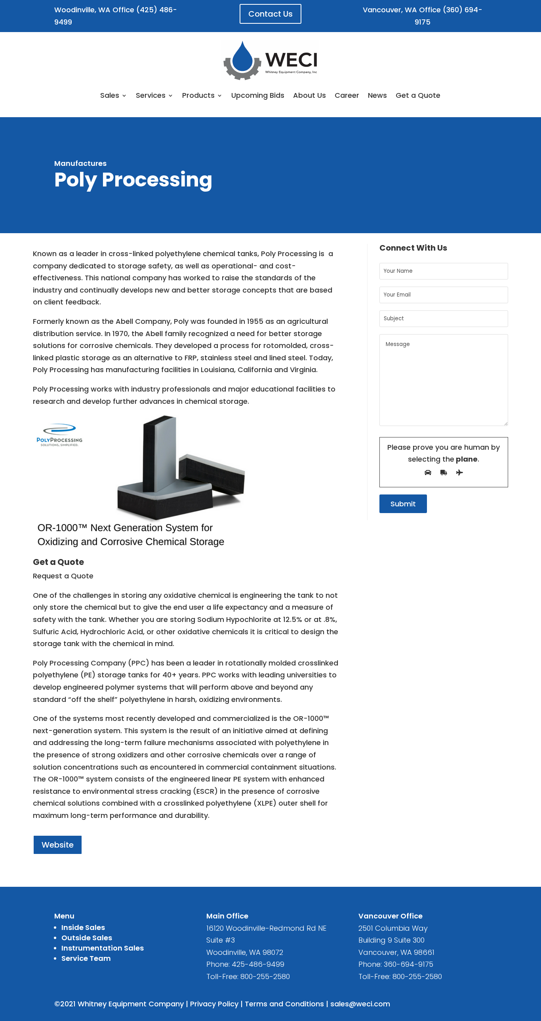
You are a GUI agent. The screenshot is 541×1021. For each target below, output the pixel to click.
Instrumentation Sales (102, 948)
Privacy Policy (214, 1004)
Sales (109, 95)
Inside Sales (83, 927)
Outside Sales (86, 938)
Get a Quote (418, 95)
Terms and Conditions (284, 1004)
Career (347, 95)
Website (58, 844)
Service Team (86, 958)
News (377, 95)
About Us (309, 95)
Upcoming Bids (257, 95)
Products (198, 95)
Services (151, 95)
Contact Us (270, 13)
